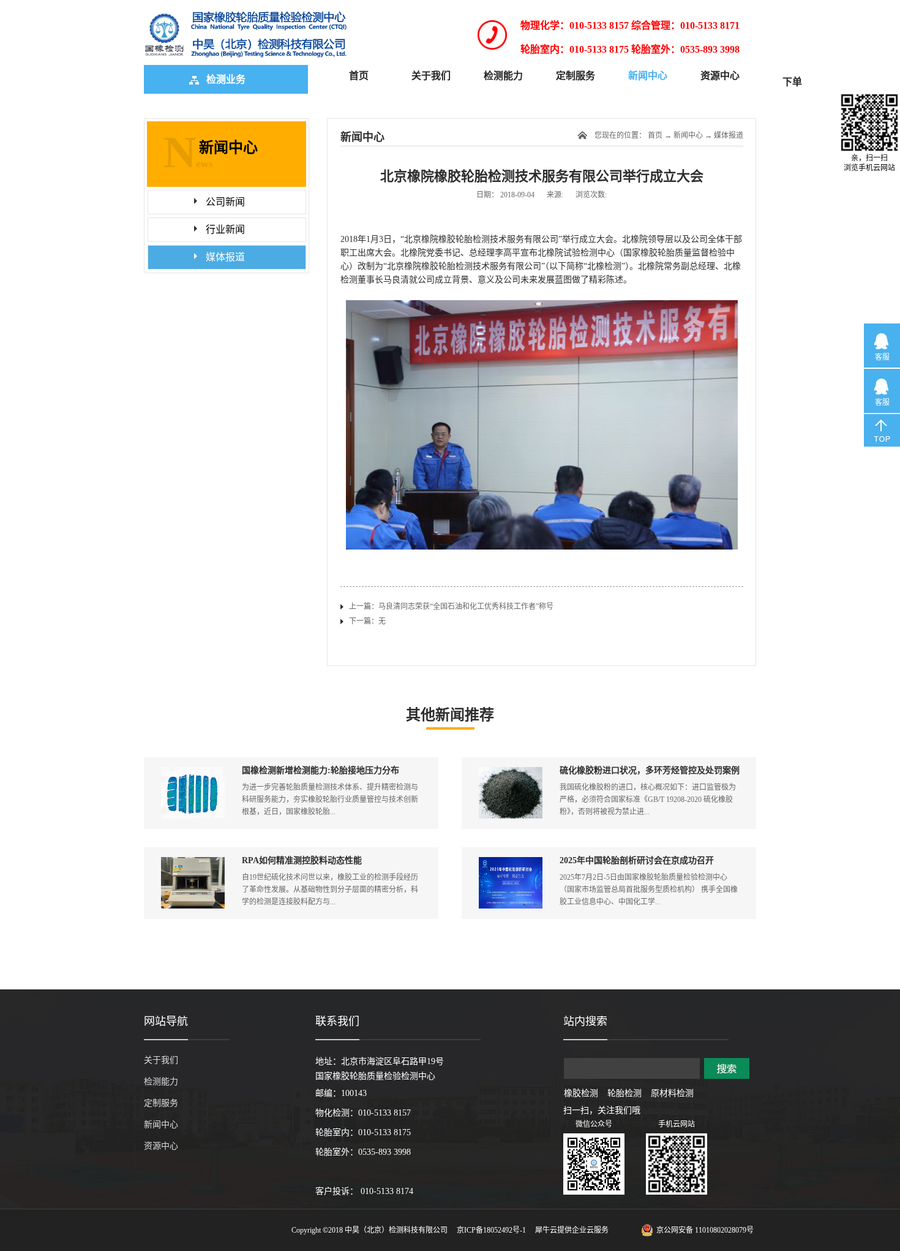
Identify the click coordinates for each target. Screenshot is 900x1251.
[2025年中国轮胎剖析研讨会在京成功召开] (510, 862)
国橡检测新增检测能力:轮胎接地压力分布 (320, 770)
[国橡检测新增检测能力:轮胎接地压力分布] (193, 772)
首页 (359, 75)
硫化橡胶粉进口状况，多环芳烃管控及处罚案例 (650, 770)
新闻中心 (688, 135)
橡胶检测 (581, 1093)
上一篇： (451, 606)
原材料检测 (672, 1093)
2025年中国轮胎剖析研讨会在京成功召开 (637, 860)
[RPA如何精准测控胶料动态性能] (193, 862)
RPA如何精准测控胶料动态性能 (302, 860)
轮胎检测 (624, 1093)
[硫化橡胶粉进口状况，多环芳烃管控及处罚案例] (510, 772)
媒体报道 (728, 135)
